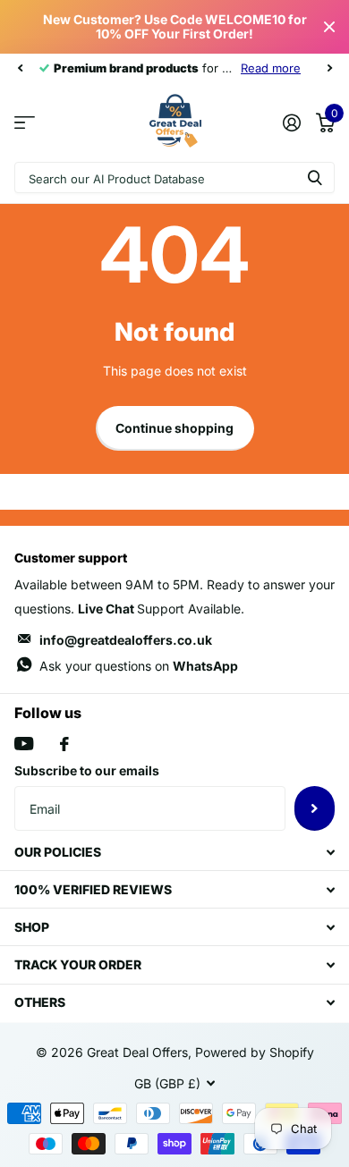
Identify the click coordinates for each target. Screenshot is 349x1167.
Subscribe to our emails (86, 770)
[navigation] (19, 68)
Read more (271, 68)
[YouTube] (23, 743)
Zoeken (315, 177)
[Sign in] (291, 122)
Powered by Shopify (254, 1052)
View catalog (24, 122)
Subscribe (314, 808)
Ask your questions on (138, 665)
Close (329, 27)
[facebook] (64, 744)
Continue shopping (174, 428)
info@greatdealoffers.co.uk (125, 639)
